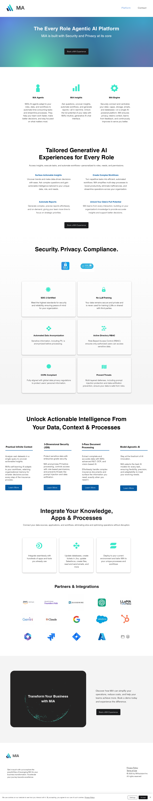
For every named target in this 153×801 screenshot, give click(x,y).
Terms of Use (132, 770)
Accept (143, 797)
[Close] (150, 797)
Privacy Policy (132, 768)
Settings (132, 797)
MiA (16, 755)
